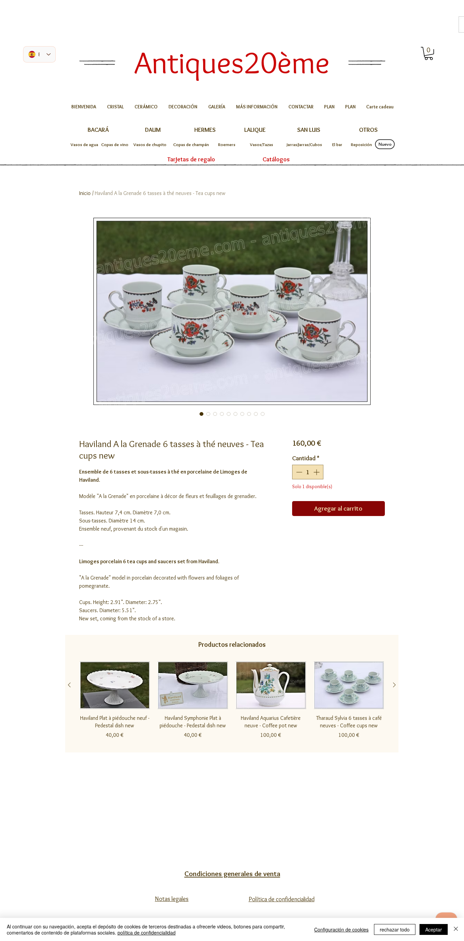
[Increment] (317, 472)
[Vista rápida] (114, 685)
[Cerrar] (456, 929)
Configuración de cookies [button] (341, 929)
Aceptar (433, 929)
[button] (428, 53)
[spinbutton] (308, 472)
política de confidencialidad (147, 932)
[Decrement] (298, 472)
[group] (231, 704)
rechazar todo (395, 929)
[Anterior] (69, 685)
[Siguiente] (394, 685)
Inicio (85, 193)
